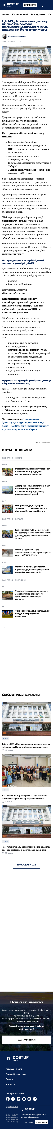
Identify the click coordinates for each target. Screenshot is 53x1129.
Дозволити (41, 1122)
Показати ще (26, 864)
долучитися (27, 1039)
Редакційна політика (16, 1074)
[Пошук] (40, 5)
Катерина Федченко (17, 36)
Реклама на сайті (14, 1069)
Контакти (10, 1084)
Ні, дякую (29, 1122)
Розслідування (38, 14)
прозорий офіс (45, 442)
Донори (9, 1079)
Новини (5, 14)
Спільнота (30, 5)
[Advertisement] (26, 661)
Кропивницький (20, 14)
